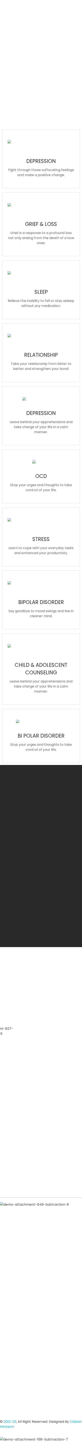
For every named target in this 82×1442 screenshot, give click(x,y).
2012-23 (10, 1421)
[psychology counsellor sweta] (14, 29)
